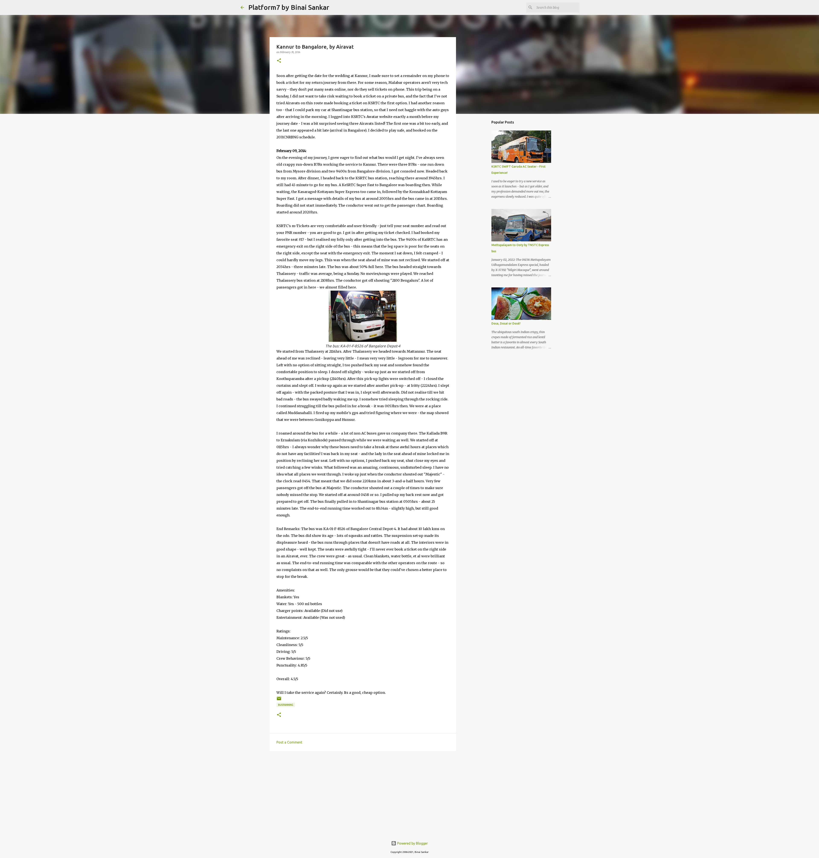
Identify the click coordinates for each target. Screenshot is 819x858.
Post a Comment (289, 742)
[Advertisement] (363, 787)
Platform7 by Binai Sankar (288, 7)
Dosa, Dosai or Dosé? (506, 323)
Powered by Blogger (412, 843)
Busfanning (285, 704)
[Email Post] (279, 700)
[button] (279, 61)
